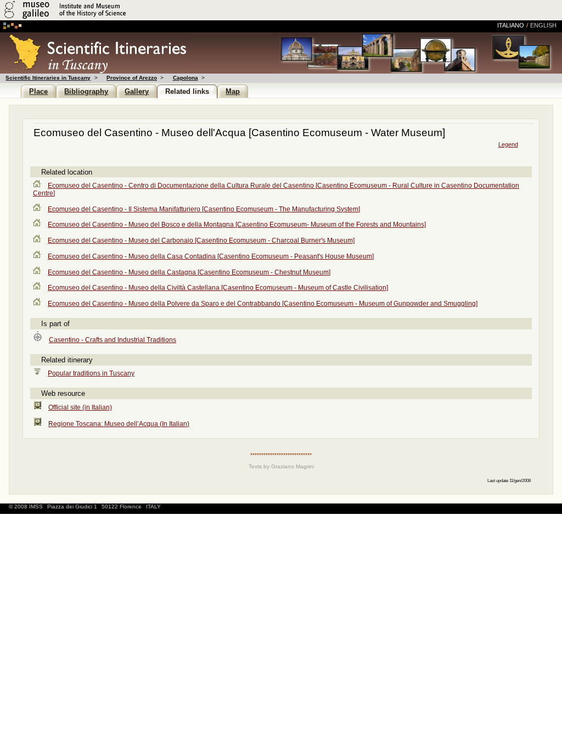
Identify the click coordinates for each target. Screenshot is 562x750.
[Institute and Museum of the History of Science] (130, 18)
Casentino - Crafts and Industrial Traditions (112, 340)
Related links (187, 91)
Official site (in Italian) (80, 407)
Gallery (137, 91)
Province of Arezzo (131, 78)
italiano (510, 25)
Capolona (185, 78)
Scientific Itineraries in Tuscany (48, 78)
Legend (508, 144)
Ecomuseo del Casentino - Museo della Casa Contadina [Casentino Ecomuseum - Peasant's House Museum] (211, 256)
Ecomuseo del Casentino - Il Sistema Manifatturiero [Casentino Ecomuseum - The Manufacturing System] (204, 209)
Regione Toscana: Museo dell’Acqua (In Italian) (118, 424)
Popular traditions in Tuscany (91, 373)
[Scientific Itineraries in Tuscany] (94, 70)
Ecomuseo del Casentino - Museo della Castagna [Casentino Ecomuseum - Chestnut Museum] (189, 272)
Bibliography (86, 91)
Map (233, 91)
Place (38, 91)
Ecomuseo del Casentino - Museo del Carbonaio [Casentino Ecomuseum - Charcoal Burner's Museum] (201, 240)
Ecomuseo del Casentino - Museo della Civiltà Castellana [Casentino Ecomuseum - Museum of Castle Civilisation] (218, 288)
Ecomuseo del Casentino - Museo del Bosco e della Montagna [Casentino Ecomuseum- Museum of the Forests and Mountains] (237, 224)
